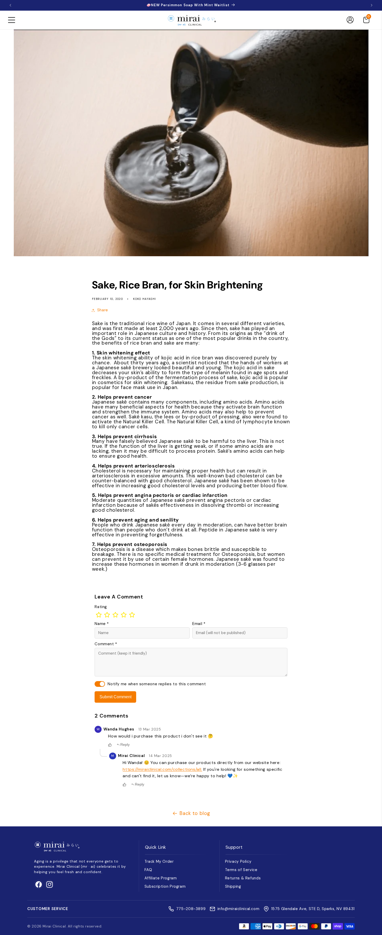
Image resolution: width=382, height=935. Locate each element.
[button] (11, 20)
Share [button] (102, 310)
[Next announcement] (371, 5)
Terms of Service (241, 869)
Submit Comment (115, 697)
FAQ (148, 869)
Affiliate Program (160, 878)
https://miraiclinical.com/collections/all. (162, 769)
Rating (101, 606)
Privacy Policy (238, 861)
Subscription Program (165, 886)
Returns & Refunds (243, 878)
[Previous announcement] (10, 5)
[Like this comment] (110, 744)
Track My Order (159, 861)
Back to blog (195, 813)
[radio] (99, 615)
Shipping (233, 886)
